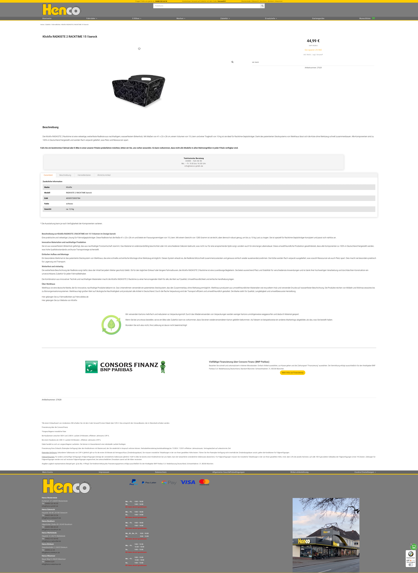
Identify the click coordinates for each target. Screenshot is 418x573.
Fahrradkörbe (56, 24)
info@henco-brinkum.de (51, 553)
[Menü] (414, 551)
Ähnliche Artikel (103, 175)
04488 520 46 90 (161, 1)
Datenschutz (161, 472)
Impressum (104, 472)
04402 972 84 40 (51, 539)
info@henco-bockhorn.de (51, 530)
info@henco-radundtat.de (51, 541)
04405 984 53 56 (51, 515)
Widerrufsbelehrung (299, 472)
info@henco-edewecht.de (51, 518)
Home (42, 24)
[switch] (411, 564)
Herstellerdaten (84, 175)
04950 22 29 (50, 550)
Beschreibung (65, 175)
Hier (43, 297)
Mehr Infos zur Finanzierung (292, 373)
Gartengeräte (318, 18)
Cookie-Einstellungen (364, 472)
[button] (232, 62)
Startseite (46, 18)
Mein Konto (47, 472)
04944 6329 (49, 562)
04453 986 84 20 (51, 527)
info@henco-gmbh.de (194, 166)
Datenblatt (48, 175)
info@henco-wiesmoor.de (51, 564)
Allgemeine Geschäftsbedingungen (228, 472)
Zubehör (48, 24)
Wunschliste (365, 18)
